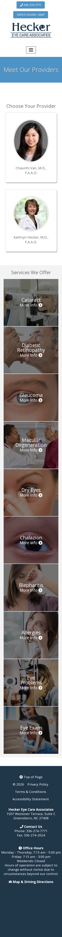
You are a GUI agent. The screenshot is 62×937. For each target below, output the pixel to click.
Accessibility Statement (30, 799)
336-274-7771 (32, 5)
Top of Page (33, 777)
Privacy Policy (37, 784)
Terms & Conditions (30, 791)
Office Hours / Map (30, 15)
